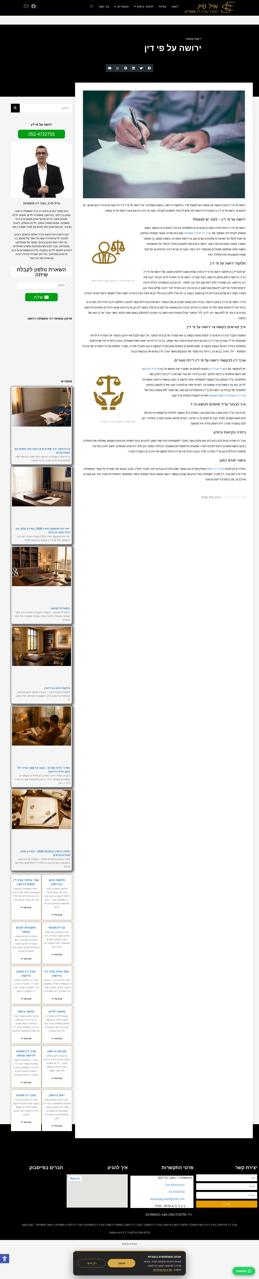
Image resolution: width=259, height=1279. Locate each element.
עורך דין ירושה (215, 468)
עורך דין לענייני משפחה (197, 233)
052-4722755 (177, 1214)
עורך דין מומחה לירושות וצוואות (227, 395)
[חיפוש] (15, 108)
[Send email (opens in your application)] (26, 6)
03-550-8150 (177, 1192)
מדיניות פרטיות (162, 1269)
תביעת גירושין (56, 1051)
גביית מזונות (57, 927)
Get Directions (175, 1185)
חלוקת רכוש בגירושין (57, 688)
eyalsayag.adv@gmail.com (167, 1199)
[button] (149, 68)
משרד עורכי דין (218, 368)
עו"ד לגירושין (149, 368)
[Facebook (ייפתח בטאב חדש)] (33, 6)
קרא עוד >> (56, 915)
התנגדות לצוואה (60, 608)
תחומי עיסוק (26, 1011)
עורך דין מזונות (26, 1095)
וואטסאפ (241, 1271)
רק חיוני (92, 1263)
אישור (121, 1263)
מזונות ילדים (57, 1011)
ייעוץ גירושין (57, 1095)
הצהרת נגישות (129, 1243)
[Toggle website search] (91, 6)
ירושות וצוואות (193, 38)
